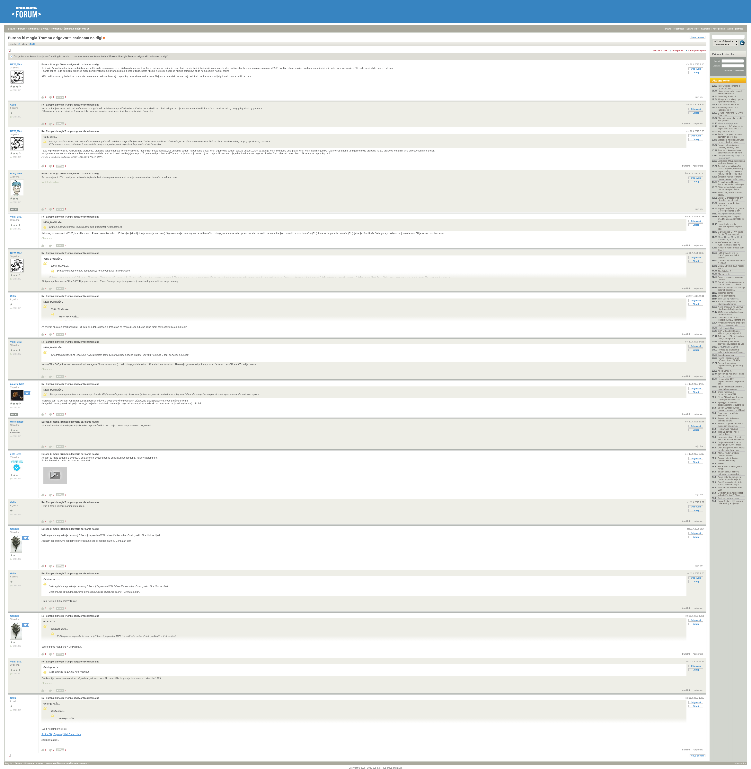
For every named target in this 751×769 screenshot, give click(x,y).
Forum (21, 28)
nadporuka (698, 123)
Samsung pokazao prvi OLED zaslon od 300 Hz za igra (731, 218)
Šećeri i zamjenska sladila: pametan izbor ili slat (730, 135)
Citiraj (696, 72)
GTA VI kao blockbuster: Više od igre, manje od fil (729, 332)
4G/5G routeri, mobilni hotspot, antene (728, 454)
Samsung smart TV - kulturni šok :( (728, 108)
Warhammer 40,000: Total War (730, 488)
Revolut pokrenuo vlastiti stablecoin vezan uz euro (730, 151)
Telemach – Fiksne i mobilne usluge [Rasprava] (731, 337)
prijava (668, 29)
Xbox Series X (724, 371)
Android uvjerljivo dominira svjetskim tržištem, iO (730, 424)
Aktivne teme (721, 80)
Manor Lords (724, 274)
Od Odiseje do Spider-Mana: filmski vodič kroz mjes (731, 448)
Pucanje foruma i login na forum (730, 467)
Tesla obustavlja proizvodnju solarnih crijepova (731, 288)
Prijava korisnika (723, 54)
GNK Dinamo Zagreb (728, 347)
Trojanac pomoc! (726, 293)
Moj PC (14, 209)
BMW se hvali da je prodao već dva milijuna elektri (730, 188)
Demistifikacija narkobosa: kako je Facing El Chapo (730, 494)
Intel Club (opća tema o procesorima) (729, 87)
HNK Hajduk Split (726, 328)
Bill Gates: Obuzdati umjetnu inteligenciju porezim (731, 162)
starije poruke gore (697, 50)
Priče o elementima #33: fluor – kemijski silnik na (729, 243)
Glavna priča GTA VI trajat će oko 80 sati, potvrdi (730, 233)
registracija (679, 29)
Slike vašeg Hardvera (728, 299)
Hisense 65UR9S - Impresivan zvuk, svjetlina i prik (731, 381)
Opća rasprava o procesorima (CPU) (727, 393)
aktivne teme (692, 29)
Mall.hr (721, 463)
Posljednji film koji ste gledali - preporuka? (731, 156)
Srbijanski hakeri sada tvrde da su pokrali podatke (731, 141)
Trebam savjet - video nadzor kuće (728, 433)
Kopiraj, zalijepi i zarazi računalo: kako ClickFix (729, 359)
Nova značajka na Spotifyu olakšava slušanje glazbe (730, 308)
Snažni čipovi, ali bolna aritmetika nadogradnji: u (729, 473)
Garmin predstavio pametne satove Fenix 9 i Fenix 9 (731, 283)
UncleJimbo (17, 421)
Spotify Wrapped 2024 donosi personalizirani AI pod (731, 409)
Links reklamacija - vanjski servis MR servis (730, 92)
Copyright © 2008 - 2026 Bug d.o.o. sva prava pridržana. (375, 768)
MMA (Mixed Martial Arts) (730, 213)
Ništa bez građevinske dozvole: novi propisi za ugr (731, 342)
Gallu (13, 104)
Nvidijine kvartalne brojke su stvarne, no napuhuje (731, 324)
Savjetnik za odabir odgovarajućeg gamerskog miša (730, 365)
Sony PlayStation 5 (727, 96)
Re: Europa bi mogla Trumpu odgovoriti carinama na (70, 104)
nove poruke (719, 29)
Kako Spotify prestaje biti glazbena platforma (729, 302)
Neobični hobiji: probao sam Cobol (731, 248)
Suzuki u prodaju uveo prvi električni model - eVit (730, 199)
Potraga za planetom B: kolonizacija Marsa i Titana (730, 351)
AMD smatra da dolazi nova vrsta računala (731, 313)
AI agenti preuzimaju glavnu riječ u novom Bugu (731, 100)
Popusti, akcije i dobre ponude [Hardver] (728, 459)
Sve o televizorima (726, 296)
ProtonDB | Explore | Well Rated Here (61, 734)
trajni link (699, 97)
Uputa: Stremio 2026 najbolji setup (731, 267)
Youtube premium (726, 355)
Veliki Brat (16, 216)
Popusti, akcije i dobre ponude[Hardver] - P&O (729, 146)
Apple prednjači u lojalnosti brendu (730, 278)
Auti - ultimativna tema (728, 498)
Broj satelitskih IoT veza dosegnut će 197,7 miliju (729, 443)
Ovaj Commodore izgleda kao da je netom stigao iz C (731, 483)
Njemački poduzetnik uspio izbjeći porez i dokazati (730, 398)
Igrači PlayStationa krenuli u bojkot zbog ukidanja (731, 387)
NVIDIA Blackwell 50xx (728, 104)
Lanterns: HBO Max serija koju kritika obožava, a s (730, 127)
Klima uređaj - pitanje (728, 123)
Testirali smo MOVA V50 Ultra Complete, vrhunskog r (731, 167)
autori (730, 29)
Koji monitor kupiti (726, 131)
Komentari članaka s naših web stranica (73, 28)
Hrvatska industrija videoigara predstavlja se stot (730, 226)
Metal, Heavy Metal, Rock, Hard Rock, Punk (730, 238)
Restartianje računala (728, 429)
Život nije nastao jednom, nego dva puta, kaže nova (730, 178)
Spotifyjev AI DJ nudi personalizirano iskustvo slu (731, 403)
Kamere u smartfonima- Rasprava (729, 204)
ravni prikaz (677, 50)
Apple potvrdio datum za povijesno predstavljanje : (730, 478)
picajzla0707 (17, 384)
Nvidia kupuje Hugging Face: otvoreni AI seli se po (731, 183)
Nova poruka (697, 37)
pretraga (739, 29)
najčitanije (705, 29)
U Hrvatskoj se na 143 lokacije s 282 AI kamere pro (731, 318)
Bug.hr (11, 28)
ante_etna (16, 454)
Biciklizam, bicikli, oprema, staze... (730, 193)
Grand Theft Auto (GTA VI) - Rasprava (731, 114)
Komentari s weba (38, 28)
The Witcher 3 (724, 271)
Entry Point (16, 173)
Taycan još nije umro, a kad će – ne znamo (731, 375)
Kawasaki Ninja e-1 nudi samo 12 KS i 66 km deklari (731, 438)
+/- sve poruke (660, 50)
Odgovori (696, 69)
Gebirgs (15, 529)
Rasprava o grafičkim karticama (728, 414)
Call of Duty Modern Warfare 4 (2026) (731, 261)
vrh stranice (740, 763)
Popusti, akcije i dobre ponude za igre (728, 419)
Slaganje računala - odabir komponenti (730, 119)
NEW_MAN (16, 64)
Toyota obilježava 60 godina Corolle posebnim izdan (731, 209)
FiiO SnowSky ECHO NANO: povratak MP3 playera (728, 255)
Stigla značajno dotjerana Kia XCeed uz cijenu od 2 (730, 172)
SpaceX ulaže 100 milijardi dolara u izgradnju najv (730, 502)
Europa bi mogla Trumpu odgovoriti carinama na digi (138, 56)
